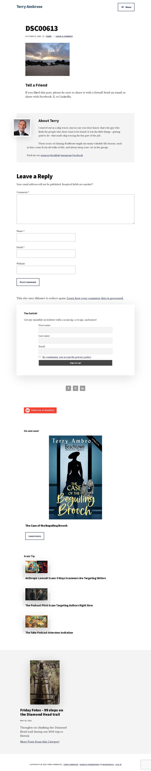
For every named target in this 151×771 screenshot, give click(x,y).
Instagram (66, 155)
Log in (118, 764)
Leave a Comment (64, 36)
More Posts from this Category (39, 741)
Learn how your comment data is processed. (95, 298)
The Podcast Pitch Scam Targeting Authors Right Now (59, 605)
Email (20, 247)
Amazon (45, 155)
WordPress (108, 764)
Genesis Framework (89, 764)
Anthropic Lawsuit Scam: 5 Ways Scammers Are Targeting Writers (65, 578)
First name (44, 325)
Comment (23, 192)
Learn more (35, 536)
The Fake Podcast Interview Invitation (49, 632)
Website (21, 263)
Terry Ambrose (29, 6)
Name (20, 231)
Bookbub (55, 155)
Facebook (77, 155)
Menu (128, 7)
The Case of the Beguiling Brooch (46, 525)
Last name (44, 336)
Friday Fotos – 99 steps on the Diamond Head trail (41, 712)
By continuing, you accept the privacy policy (66, 357)
